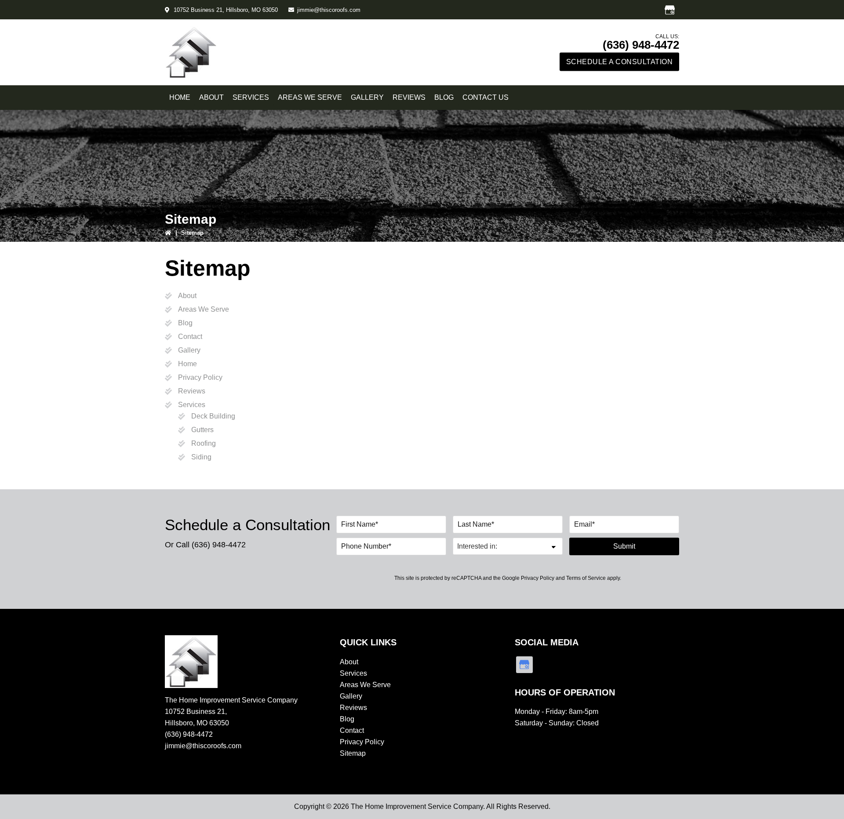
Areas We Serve (203, 309)
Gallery (189, 350)
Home (187, 364)
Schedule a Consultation (619, 62)
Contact (190, 336)
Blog (185, 323)
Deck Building (213, 416)
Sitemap (353, 753)
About (187, 295)
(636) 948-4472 (641, 44)
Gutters (202, 429)
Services (191, 404)
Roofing (203, 443)
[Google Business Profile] (669, 9)
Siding (201, 457)
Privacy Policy (200, 377)
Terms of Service (586, 578)
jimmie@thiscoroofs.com (328, 10)
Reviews (191, 391)
